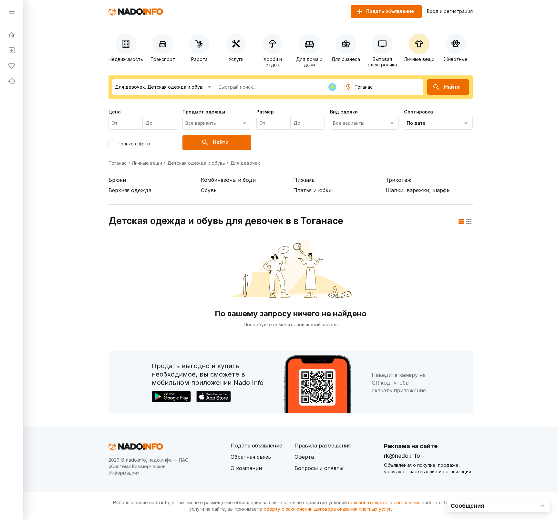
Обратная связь (251, 457)
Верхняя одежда (129, 190)
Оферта (304, 457)
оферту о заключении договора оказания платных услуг (327, 509)
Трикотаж (398, 180)
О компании (246, 468)
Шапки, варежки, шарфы (418, 190)
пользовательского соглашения (384, 502)
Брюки (117, 180)
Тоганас (117, 163)
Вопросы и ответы (318, 468)
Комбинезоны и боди (228, 180)
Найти (452, 87)
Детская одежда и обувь (196, 163)
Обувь (209, 190)
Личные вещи (147, 163)
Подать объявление (256, 445)
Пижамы (304, 180)
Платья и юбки (312, 190)
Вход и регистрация (450, 11)
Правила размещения (322, 445)
